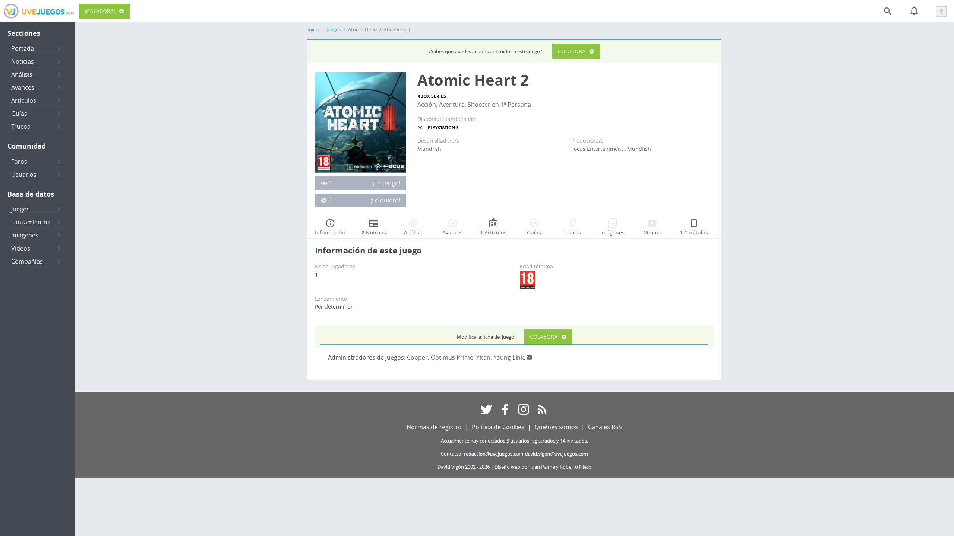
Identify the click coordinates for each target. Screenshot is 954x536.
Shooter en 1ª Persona (499, 104)
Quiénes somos (556, 427)
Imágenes (24, 235)
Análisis (21, 74)
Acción (426, 104)
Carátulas (694, 232)
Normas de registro (434, 427)
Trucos (20, 126)
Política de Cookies (498, 427)
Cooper (417, 357)
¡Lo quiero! (385, 200)
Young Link (508, 357)
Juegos (20, 209)
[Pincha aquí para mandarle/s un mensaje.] (530, 357)
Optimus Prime (452, 357)
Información (330, 232)
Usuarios (24, 174)
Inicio (313, 29)
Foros (19, 161)
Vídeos (20, 248)
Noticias (22, 61)
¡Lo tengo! (386, 183)
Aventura (452, 104)
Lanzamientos (30, 222)
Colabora (571, 51)
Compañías (27, 261)
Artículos (23, 100)
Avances (22, 87)
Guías (19, 113)
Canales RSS (605, 427)
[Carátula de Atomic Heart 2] (360, 122)
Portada (22, 48)
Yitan (483, 357)
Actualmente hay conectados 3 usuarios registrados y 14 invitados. (514, 441)
